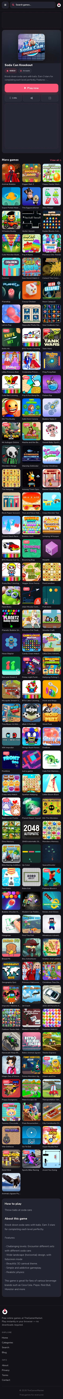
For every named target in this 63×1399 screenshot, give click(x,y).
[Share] (31, 98)
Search (5, 1347)
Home (5, 1337)
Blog (4, 1352)
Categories (7, 1342)
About (5, 1365)
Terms (5, 1375)
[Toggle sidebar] (5, 5)
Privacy (5, 1370)
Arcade (26, 70)
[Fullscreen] (49, 98)
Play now (33, 88)
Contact (6, 1380)
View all (55, 160)
